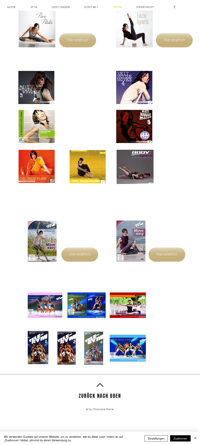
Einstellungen (156, 438)
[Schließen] (195, 438)
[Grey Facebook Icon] (174, 7)
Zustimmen (180, 438)
